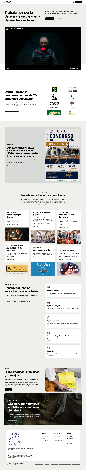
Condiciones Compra (76, 464)
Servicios (30, 2)
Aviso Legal (47, 464)
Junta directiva (45, 440)
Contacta (56, 2)
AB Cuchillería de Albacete (59, 447)
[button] (23, 2)
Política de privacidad (17, 456)
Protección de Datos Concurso (65, 464)
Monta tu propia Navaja (59, 444)
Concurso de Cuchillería (59, 442)
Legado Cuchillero (58, 440)
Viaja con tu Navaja (58, 436)
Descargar (8, 390)
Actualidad (42, 2)
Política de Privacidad (39, 464)
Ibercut (55, 438)
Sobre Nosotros (45, 436)
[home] (10, 2)
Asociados (35, 2)
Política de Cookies (54, 464)
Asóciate (78, 2)
